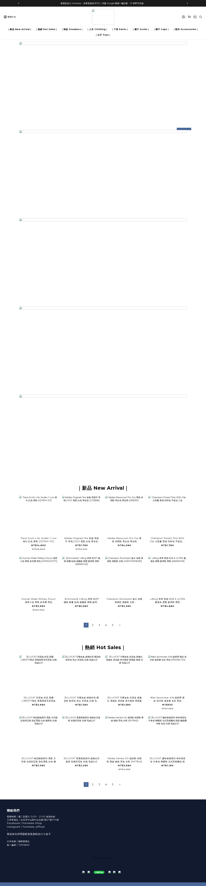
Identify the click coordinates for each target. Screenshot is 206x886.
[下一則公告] (187, 3)
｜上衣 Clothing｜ (97, 29)
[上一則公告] (18, 3)
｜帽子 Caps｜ (161, 29)
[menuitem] (86, 625)
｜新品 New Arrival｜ (20, 29)
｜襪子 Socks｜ (141, 29)
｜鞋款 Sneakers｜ (72, 29)
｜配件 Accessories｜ (186, 29)
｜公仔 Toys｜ (103, 34)
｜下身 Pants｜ (120, 29)
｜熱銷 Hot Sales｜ (47, 29)
